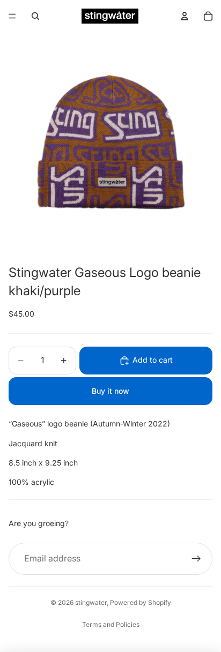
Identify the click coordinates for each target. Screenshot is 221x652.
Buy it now (110, 390)
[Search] (35, 16)
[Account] (184, 16)
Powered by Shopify (140, 602)
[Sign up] (196, 559)
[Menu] (12, 16)
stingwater (91, 602)
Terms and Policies (110, 624)
